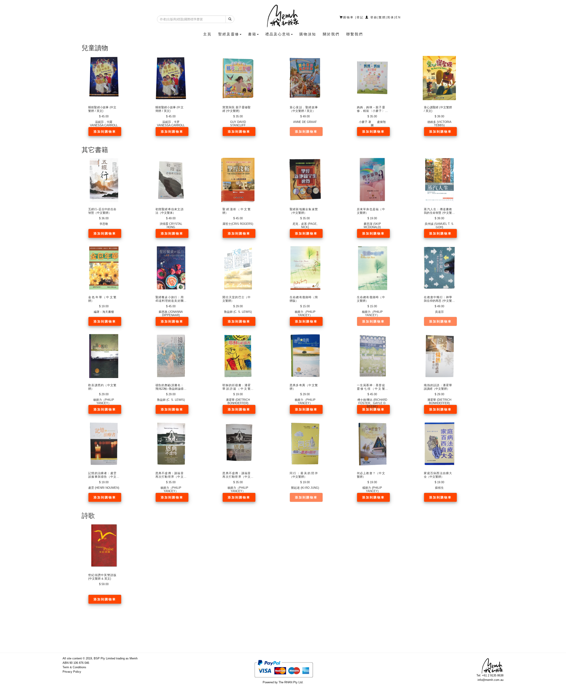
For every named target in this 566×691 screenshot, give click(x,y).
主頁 (207, 34)
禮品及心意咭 (278, 34)
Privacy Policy (72, 671)
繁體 (382, 17)
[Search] (230, 19)
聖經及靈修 (228, 34)
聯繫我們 (354, 34)
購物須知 (307, 34)
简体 (390, 17)
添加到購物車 (105, 131)
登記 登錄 (367, 17)
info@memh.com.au (490, 679)
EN (398, 17)
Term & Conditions (74, 667)
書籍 (252, 34)
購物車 (348, 17)
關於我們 (331, 34)
